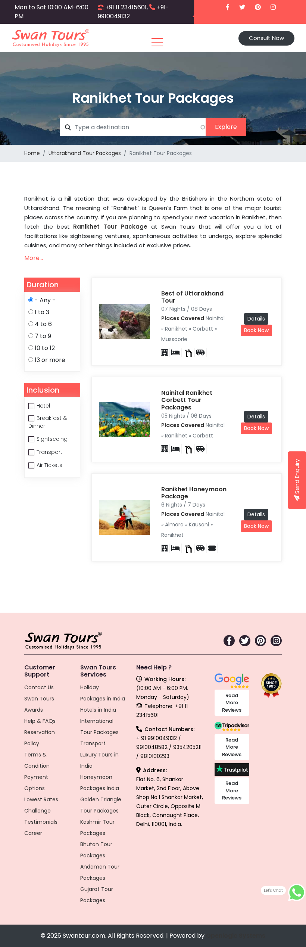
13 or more (50, 360)
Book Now (256, 330)
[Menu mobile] (157, 43)
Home (32, 153)
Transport (49, 452)
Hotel (43, 405)
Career (33, 833)
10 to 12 (45, 348)
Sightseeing (52, 439)
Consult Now (266, 38)
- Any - (45, 300)
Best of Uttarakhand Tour (192, 297)
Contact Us (39, 687)
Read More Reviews (231, 703)
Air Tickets (49, 465)
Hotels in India (98, 710)
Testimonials (40, 822)
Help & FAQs (40, 721)
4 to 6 (43, 324)
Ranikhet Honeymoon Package (194, 493)
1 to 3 (42, 312)
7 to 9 (43, 336)
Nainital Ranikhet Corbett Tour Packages (186, 400)
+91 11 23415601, (126, 7)
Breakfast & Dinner (47, 422)
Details (256, 318)
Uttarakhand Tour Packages (85, 153)
